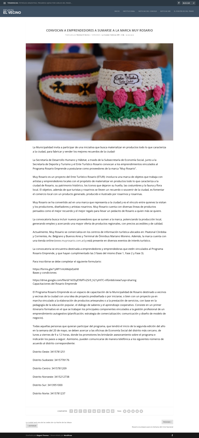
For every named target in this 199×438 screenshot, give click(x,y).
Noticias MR (165, 11)
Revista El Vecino (83, 35)
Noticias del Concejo (148, 11)
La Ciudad (105, 35)
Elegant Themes (43, 435)
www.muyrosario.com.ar (69, 240)
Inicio (117, 11)
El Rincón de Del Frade (184, 11)
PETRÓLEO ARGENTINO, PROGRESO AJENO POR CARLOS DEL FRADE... (45, 3)
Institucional (129, 11)
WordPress (68, 435)
